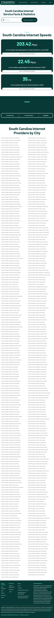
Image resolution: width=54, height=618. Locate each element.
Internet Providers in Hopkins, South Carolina (10, 499)
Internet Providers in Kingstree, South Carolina (10, 548)
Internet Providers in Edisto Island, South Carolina (11, 359)
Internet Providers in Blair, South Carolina (9, 197)
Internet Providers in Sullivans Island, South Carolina (38, 459)
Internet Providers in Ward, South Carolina (36, 529)
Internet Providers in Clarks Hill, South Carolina (10, 270)
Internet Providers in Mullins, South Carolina (36, 239)
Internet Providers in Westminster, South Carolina (38, 548)
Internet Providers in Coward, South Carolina (10, 308)
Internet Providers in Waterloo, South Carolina (37, 536)
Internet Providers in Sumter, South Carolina (37, 466)
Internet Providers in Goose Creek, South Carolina (11, 435)
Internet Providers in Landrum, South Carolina (10, 570)
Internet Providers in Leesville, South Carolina (37, 140)
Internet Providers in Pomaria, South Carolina (37, 341)
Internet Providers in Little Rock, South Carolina (37, 156)
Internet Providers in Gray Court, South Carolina (10, 442)
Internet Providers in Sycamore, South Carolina (37, 475)
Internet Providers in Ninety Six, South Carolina (37, 263)
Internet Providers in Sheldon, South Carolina (37, 430)
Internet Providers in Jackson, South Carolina (10, 518)
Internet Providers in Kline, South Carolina (9, 551)
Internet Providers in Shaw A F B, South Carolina (37, 428)
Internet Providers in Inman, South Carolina (9, 506)
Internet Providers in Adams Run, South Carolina (10, 140)
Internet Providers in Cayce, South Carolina (9, 244)
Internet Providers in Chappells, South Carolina (10, 253)
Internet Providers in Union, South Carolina (36, 511)
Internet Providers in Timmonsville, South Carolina (38, 492)
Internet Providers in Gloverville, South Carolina (10, 433)
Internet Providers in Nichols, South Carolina (37, 260)
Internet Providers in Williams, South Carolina (37, 558)
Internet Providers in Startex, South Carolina (37, 456)
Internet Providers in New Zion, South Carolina (37, 253)
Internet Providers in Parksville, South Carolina (37, 300)
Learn (50, 2)
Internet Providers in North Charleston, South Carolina (39, 272)
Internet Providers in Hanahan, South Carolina (10, 468)
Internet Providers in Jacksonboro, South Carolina (11, 520)
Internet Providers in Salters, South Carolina (37, 404)
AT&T (2, 590)
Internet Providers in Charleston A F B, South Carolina (12, 258)
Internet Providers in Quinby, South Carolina (36, 348)
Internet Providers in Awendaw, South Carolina (10, 159)
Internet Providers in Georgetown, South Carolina (11, 423)
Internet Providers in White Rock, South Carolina (37, 553)
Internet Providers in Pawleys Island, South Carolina (38, 308)
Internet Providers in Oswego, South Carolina (37, 289)
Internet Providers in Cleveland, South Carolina (10, 277)
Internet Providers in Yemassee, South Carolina (37, 572)
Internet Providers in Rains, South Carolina (36, 350)
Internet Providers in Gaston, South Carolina (10, 421)
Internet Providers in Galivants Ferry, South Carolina (11, 416)
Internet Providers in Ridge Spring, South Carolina (38, 364)
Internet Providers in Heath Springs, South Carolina (11, 477)
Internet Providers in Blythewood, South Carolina (11, 204)
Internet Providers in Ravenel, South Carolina (37, 352)
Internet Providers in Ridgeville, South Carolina (37, 369)
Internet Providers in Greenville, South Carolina (10, 454)
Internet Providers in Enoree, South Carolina (10, 376)
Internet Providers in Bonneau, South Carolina (10, 208)
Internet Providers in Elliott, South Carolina (9, 371)
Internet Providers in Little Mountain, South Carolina (38, 152)
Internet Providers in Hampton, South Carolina (10, 466)
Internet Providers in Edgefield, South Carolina (10, 352)
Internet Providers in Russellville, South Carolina (37, 388)
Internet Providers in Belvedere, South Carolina (10, 180)
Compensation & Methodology (22, 593)
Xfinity (2, 597)
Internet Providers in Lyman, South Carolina (36, 182)
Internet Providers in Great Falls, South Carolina (10, 444)
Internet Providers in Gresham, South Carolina (10, 461)
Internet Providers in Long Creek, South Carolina (37, 166)
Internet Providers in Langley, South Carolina (10, 574)
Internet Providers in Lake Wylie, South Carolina (10, 560)
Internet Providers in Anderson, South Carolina (10, 149)
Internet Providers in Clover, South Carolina (10, 286)
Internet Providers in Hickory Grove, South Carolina (11, 482)
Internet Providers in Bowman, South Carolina (10, 211)
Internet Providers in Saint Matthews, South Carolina (38, 395)
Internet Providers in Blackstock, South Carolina (10, 192)
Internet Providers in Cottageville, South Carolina (11, 305)
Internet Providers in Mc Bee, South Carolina (36, 204)
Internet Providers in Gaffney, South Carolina (10, 414)
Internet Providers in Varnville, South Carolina (37, 515)
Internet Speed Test (23, 2)
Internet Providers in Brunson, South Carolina (10, 218)
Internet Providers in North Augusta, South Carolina (38, 270)
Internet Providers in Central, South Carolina (10, 248)
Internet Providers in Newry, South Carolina (36, 258)
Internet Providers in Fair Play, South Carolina (10, 383)
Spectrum (3, 595)
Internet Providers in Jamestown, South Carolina (11, 522)
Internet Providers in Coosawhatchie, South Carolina (11, 296)
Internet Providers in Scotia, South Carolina (36, 411)
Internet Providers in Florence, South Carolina (10, 392)
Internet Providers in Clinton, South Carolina (10, 282)
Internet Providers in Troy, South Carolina (36, 501)
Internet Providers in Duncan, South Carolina (10, 343)
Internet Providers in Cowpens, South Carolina (10, 310)
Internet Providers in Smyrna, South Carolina (37, 444)
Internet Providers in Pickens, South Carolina (37, 324)
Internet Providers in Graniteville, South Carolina (10, 440)
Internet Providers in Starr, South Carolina (36, 454)
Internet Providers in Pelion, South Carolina (36, 315)
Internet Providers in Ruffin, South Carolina (36, 385)
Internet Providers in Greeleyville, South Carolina (10, 447)
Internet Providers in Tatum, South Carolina (36, 480)
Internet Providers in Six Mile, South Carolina (37, 437)
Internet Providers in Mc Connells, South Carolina (37, 211)
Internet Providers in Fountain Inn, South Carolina (11, 404)
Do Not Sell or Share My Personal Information (23, 597)
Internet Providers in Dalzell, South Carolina (10, 319)
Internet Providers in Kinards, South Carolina (10, 546)
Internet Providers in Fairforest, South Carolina (10, 388)
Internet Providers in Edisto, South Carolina (10, 357)
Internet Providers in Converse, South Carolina (10, 291)
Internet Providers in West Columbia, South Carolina (38, 544)
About (19, 585)
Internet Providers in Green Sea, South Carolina (10, 452)
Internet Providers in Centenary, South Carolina (10, 246)
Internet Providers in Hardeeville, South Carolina (10, 470)
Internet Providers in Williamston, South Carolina (37, 560)
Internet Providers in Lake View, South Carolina (10, 558)
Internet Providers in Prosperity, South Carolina (37, 345)
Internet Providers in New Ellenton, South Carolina (38, 251)
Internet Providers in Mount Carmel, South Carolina (38, 227)
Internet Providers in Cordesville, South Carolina (10, 300)
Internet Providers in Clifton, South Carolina (10, 279)
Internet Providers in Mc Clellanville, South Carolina (38, 206)
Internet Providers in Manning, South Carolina (37, 187)
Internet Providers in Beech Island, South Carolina (11, 175)
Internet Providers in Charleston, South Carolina (10, 256)
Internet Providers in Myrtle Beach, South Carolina (38, 244)
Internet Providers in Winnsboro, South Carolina (37, 567)
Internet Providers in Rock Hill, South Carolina (37, 374)
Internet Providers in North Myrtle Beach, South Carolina (39, 274)
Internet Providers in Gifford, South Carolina (10, 426)
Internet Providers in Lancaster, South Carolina (10, 565)
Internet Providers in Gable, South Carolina (9, 409)
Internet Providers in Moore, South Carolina (36, 225)
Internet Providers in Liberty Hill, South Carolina (37, 147)
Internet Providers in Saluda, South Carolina (37, 407)
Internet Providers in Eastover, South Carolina (10, 350)
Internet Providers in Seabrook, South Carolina (37, 416)
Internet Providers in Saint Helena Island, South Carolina (39, 392)
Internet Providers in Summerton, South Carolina (37, 461)
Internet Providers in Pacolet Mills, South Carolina (38, 293)
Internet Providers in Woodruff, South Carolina (37, 570)
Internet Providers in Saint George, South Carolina (38, 390)
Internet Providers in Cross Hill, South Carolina (10, 317)
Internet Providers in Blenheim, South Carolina (10, 199)
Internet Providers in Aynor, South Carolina (9, 161)
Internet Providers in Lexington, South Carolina (37, 142)
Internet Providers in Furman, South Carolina (10, 407)
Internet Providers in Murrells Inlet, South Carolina (38, 241)
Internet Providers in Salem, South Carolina (36, 400)
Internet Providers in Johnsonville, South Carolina (11, 534)
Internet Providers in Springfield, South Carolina (37, 452)
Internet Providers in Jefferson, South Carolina (10, 525)
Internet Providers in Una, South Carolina (36, 508)
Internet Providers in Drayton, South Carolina (10, 338)
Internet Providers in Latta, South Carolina (9, 577)
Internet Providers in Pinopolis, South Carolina (37, 336)
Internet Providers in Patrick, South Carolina (37, 303)
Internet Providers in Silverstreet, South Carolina (37, 433)
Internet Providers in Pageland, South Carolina (37, 296)
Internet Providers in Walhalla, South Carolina (37, 522)
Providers (43, 2)
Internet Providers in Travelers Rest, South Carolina (38, 496)
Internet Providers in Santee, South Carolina (37, 409)
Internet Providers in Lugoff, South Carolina (36, 175)
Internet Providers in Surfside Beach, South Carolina (38, 470)
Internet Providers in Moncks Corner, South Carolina (38, 220)
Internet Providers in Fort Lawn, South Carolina (10, 400)
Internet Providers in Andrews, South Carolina (10, 152)
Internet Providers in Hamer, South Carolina (10, 463)
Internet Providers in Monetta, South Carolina (37, 223)
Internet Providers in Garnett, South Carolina (10, 418)
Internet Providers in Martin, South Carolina (36, 194)
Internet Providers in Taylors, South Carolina (37, 482)
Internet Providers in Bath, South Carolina (9, 171)
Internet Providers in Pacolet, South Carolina (37, 291)
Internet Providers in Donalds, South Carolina (10, 333)
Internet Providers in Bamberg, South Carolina (10, 164)
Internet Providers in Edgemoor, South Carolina (10, 355)
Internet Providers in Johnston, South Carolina (10, 536)
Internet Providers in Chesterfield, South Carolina (11, 267)
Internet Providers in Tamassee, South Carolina (37, 477)
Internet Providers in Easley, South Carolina (10, 348)
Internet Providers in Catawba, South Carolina (10, 241)
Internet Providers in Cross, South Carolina (9, 312)
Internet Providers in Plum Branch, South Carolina (38, 338)
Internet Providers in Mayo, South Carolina (36, 201)
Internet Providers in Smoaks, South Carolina (37, 442)
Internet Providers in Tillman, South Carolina (37, 489)
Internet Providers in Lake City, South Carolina (10, 555)
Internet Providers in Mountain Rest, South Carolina (38, 234)
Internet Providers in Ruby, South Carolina (36, 383)
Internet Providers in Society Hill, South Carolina (37, 447)
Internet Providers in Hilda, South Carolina (9, 485)
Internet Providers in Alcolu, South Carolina (9, 145)
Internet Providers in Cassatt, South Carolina (10, 239)
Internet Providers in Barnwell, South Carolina (10, 166)
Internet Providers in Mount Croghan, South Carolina (38, 230)
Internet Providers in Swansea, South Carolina (37, 473)
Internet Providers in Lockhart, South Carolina (37, 161)
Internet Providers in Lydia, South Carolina (36, 180)
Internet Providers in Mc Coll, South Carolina (36, 208)
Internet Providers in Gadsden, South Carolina (10, 411)
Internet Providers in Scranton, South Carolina (37, 414)
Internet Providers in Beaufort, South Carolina (10, 173)
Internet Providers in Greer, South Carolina (9, 459)
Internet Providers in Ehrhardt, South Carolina (10, 364)
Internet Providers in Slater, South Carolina (36, 440)
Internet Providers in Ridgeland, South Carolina (37, 367)
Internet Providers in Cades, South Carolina (10, 225)
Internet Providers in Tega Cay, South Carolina (37, 485)
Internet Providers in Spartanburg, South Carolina (38, 449)
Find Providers (3, 587)
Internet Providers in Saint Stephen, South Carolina (38, 397)
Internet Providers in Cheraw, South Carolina (10, 260)
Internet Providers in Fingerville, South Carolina (10, 390)
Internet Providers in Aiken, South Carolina (9, 142)
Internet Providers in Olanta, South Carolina (36, 282)
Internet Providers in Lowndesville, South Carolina (38, 173)
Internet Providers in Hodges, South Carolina (10, 489)
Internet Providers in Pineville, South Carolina (37, 331)
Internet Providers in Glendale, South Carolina (10, 430)
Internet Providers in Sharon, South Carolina (37, 426)
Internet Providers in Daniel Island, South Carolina (11, 322)
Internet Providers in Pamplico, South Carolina (37, 298)
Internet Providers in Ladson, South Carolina (10, 553)
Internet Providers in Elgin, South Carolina (9, 367)
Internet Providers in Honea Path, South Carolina (11, 496)
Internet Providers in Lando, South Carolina (10, 567)
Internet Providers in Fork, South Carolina (9, 397)
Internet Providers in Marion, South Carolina (36, 192)
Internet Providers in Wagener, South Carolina (37, 520)
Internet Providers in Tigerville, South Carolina (37, 487)
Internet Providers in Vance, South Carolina (36, 513)
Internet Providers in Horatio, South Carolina (10, 501)
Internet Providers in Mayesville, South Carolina (37, 199)
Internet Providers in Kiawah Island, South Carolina (11, 544)
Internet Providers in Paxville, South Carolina (37, 310)
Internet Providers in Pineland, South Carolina (37, 329)
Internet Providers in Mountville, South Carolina (37, 237)
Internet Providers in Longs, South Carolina (36, 168)
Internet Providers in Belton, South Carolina (10, 178)
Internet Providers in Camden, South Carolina (10, 230)
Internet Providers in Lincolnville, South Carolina (37, 149)
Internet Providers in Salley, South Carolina (36, 402)
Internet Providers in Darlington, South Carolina (10, 324)
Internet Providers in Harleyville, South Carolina (10, 473)
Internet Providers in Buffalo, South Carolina (10, 223)
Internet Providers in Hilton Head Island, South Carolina (12, 487)
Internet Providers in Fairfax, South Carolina (10, 385)
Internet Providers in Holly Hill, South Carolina (10, 492)
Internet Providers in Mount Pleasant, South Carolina (38, 232)
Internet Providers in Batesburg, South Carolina (10, 168)
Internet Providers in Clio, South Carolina (9, 284)
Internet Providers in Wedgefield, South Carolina (37, 539)
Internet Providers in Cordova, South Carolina (10, 303)
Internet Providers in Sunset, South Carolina (37, 468)
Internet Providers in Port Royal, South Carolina (37, 343)
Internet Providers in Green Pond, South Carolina (11, 449)
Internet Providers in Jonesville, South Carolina (10, 539)
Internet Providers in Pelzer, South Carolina (36, 317)
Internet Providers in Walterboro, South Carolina (37, 527)
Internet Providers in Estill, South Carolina (9, 378)
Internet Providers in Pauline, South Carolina (37, 305)
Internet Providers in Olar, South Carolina (36, 284)
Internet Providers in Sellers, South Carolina (36, 421)
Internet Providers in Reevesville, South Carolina (37, 355)
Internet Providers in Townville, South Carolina (37, 494)
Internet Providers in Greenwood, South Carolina (11, 456)
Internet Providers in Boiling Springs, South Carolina (11, 206)
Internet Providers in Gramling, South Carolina (10, 437)
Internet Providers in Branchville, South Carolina (10, 215)
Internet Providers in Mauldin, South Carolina (37, 197)
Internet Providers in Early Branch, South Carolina (11, 345)
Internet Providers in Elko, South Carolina (9, 369)
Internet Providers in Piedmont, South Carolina (37, 326)
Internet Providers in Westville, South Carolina (37, 551)
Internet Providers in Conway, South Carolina (10, 293)
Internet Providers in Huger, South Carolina (9, 503)
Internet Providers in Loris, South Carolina (36, 171)
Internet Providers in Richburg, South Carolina (37, 362)
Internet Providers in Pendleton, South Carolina (37, 319)
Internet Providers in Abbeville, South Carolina (10, 138)
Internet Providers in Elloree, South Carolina (10, 374)
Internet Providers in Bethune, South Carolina (10, 185)
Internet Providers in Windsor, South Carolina (37, 565)
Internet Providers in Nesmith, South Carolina (37, 248)
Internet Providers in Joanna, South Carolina (10, 529)
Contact (20, 587)
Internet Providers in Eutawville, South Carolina (10, 381)
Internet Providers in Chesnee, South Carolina (10, 263)
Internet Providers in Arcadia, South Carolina (10, 154)
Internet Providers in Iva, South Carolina (9, 515)
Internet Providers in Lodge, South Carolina (36, 164)
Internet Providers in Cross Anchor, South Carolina (11, 315)
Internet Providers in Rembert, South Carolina (37, 359)
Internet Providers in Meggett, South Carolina (37, 215)
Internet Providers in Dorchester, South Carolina (10, 336)
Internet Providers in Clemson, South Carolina (10, 274)
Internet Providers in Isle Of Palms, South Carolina (11, 513)
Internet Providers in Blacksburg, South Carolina (10, 189)
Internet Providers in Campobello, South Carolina (11, 234)
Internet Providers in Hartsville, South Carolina (10, 475)
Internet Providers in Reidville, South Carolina (37, 357)
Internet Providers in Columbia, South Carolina (10, 289)
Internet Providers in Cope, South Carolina (9, 298)
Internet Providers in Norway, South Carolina (37, 277)
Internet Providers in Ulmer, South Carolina (36, 506)
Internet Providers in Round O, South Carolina (37, 378)
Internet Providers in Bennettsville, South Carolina (11, 182)
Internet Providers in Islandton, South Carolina (10, 511)
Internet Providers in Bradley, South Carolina (10, 213)
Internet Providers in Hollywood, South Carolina (10, 494)
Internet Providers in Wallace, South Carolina (37, 525)
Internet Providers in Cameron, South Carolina (10, 232)
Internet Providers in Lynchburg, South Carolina (37, 185)
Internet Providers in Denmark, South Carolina (10, 329)
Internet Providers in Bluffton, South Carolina (10, 201)
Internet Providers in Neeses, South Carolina (37, 246)
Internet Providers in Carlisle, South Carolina (10, 237)
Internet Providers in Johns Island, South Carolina (11, 532)
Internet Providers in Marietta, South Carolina (37, 189)
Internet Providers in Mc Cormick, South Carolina (37, 213)
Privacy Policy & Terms (23, 590)
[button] (29, 20)
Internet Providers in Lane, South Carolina (9, 572)
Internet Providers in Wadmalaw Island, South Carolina (39, 518)
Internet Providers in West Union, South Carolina (37, 546)
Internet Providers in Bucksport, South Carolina (10, 220)
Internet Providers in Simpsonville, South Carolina (38, 435)
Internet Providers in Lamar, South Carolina (10, 562)
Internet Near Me (34, 2)
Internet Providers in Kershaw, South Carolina (10, 541)
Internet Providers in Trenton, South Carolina (37, 499)
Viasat (2, 593)
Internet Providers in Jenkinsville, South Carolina (11, 527)
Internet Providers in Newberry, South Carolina (37, 256)
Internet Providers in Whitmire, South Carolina (37, 555)
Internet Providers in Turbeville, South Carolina (37, 503)
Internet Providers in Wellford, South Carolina (37, 541)
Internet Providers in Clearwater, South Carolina (10, 272)
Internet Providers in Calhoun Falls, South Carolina (11, 227)
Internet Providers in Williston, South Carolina (37, 562)
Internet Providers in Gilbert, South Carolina (10, 428)
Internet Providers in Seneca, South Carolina (37, 423)
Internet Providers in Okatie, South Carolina (36, 279)
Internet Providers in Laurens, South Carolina (37, 138)
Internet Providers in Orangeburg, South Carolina (37, 286)
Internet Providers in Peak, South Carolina (36, 312)
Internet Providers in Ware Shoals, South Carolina (38, 532)
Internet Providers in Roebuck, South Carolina (37, 376)
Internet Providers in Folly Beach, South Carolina (10, 395)
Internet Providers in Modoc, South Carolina (36, 218)
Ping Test (11, 589)
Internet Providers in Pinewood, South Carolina (37, 333)
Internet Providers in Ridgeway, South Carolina (37, 371)
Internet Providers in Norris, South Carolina (36, 265)
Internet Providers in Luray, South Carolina (36, 178)
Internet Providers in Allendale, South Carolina (10, 147)
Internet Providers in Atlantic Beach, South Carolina (11, 156)
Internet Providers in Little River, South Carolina (37, 154)
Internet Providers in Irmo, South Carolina (9, 508)
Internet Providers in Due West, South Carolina (10, 341)
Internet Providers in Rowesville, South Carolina (37, 381)
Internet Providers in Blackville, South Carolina (10, 194)
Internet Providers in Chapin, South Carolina (10, 251)
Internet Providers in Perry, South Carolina (36, 322)
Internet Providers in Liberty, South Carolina (36, 145)
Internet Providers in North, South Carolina (36, 267)
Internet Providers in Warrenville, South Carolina (37, 534)
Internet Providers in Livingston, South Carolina (37, 159)
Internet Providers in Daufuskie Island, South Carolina (11, 326)
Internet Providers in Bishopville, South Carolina (10, 187)
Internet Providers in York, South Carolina (36, 574)
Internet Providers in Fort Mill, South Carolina (10, 402)
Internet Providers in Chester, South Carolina (10, 265)
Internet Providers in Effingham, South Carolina (10, 362)
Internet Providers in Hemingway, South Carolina (10, 480)
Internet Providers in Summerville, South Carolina (37, 463)
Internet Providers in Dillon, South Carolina (9, 331)
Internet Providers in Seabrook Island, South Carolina (38, 418)
